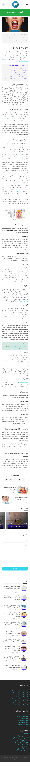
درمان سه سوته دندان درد (22, 744)
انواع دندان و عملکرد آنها (21, 73)
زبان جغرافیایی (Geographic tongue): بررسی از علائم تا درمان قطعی (12, 648)
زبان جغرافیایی (25, 746)
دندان (18, 155)
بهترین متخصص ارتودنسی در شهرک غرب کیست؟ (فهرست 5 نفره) (12, 588)
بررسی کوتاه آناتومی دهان (21, 69)
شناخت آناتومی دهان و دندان (20, 71)
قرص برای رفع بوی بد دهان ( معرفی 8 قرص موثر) (12, 666)
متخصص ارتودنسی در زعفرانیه (21, 701)
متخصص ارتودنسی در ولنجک (21, 697)
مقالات (23, 38)
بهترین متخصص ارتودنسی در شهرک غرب (18, 703)
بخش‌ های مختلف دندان (21, 75)
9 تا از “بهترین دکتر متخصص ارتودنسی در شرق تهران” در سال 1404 (12, 614)
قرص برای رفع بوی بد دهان (21, 742)
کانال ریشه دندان (23, 382)
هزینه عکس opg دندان (22, 716)
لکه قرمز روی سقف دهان (20, 347)
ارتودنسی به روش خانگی (22, 750)
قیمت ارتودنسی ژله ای (23, 722)
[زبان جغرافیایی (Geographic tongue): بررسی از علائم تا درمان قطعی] (24, 649)
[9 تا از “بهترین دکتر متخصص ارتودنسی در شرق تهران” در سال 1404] (24, 615)
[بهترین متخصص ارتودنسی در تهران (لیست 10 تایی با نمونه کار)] (24, 624)
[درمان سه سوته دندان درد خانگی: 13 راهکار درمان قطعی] (24, 641)
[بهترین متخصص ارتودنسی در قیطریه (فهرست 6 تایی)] (24, 607)
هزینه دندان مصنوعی (23, 724)
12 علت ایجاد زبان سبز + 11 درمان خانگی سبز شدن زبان (12, 632)
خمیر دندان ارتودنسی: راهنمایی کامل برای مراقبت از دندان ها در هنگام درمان (12, 658)
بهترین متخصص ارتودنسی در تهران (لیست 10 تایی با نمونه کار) (12, 624)
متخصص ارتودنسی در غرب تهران (20, 695)
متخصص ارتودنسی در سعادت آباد (20, 705)
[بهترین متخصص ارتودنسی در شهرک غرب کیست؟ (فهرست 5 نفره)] (24, 588)
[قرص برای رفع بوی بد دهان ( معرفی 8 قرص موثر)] (24, 667)
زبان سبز (24, 349)
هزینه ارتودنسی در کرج (22, 720)
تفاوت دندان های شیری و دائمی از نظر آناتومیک (16, 79)
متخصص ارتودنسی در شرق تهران (20, 693)
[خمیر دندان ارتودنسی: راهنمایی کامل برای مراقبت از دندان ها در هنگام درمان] (24, 658)
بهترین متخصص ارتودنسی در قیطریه (19, 699)
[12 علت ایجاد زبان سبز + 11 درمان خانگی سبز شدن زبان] (24, 633)
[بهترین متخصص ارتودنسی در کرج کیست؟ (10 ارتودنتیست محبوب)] (24, 598)
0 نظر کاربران (11, 38)
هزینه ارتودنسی (24, 718)
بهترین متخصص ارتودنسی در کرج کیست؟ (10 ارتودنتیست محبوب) (12, 597)
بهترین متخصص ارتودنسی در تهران (20, 691)
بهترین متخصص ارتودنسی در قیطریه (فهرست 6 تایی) (12, 606)
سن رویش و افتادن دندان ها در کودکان (18, 77)
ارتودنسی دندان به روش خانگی (20, 738)
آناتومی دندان (10, 119)
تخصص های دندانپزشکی (22, 736)
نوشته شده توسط (19, 41)
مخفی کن (8, 65)
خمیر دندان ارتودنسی (23, 748)
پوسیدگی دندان (24, 301)
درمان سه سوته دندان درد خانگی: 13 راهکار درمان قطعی (11, 640)
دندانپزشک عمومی (10, 35)
